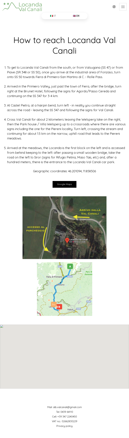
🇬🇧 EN (76, 15)
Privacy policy (64, 426)
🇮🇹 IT (53, 15)
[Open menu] (123, 6)
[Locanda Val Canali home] (55, 6)
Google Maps (64, 184)
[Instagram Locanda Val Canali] (114, 7)
